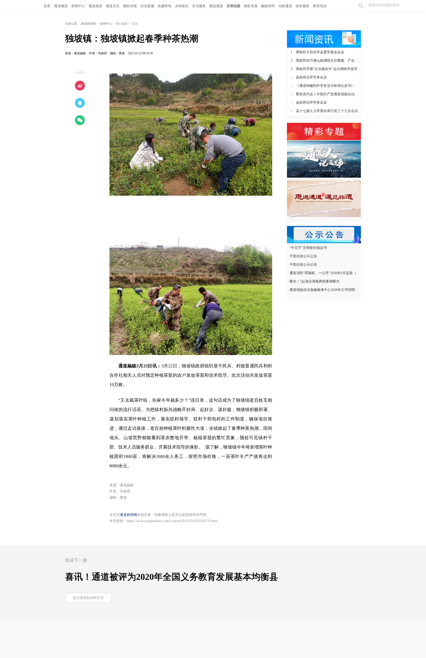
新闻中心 (78, 6)
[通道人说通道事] (324, 159)
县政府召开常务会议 (309, 77)
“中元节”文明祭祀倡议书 (308, 248)
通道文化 (113, 6)
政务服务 (302, 6)
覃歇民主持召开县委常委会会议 (317, 52)
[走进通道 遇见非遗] (324, 198)
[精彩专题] (324, 131)
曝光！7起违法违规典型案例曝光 (314, 281)
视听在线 (130, 6)
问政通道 (285, 6)
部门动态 (122, 23)
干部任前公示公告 (303, 256)
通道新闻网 (88, 23)
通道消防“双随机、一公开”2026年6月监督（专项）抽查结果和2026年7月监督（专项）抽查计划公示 (324, 273)
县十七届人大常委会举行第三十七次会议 (324, 111)
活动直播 (147, 6)
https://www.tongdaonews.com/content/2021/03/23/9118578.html (172, 521)
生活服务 (199, 6)
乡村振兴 (182, 6)
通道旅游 (95, 6)
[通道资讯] (324, 38)
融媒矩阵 (268, 6)
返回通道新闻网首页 (88, 598)
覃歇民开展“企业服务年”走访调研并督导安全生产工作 (326, 69)
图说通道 (216, 6)
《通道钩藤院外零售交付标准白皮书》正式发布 (326, 86)
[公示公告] (324, 234)
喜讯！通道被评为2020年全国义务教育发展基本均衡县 (171, 577)
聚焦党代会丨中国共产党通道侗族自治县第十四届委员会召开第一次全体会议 (326, 94)
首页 (47, 6)
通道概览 (61, 6)
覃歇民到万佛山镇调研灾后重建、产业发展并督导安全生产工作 (326, 60)
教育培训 (320, 6)
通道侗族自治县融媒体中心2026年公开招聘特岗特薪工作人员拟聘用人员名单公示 (324, 290)
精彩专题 (251, 6)
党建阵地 (164, 6)
